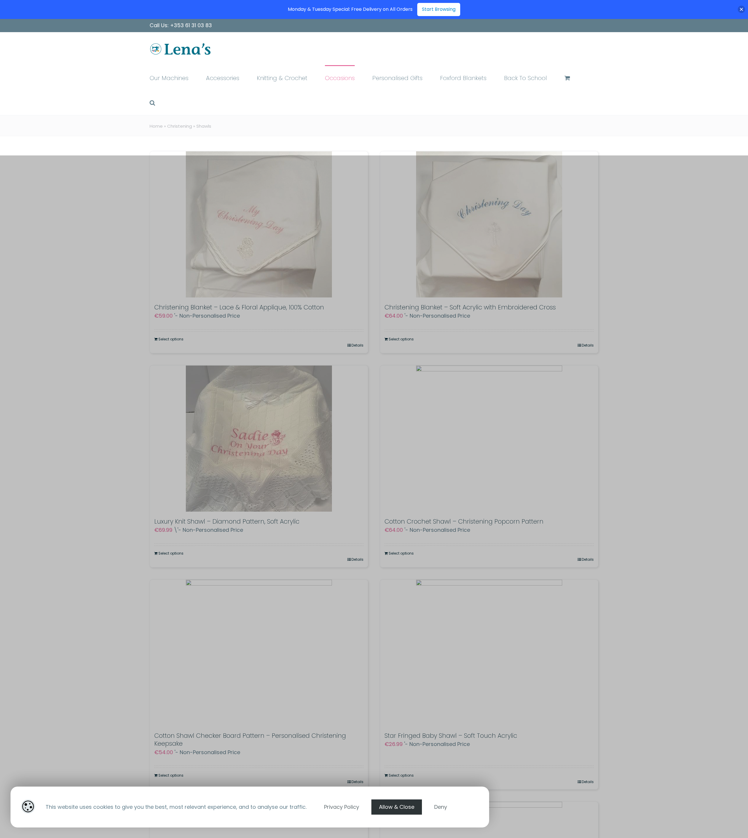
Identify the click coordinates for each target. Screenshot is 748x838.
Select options (170, 339)
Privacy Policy (341, 807)
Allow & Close (396, 807)
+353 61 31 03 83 (191, 25)
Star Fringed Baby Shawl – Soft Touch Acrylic (451, 735)
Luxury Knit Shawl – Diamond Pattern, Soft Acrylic (226, 521)
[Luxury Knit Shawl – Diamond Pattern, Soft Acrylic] (259, 439)
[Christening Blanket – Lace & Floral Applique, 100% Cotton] (259, 224)
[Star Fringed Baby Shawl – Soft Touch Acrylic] (489, 653)
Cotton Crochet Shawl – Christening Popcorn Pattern (464, 521)
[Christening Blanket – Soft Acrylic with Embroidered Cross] (489, 224)
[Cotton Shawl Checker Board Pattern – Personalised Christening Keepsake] (259, 653)
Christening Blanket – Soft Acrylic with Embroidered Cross (470, 307)
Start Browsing (439, 9)
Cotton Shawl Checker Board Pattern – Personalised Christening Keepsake (250, 739)
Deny (440, 807)
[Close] (741, 9)
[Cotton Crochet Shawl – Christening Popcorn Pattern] (489, 439)
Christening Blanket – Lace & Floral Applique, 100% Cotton (239, 307)
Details (357, 345)
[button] (152, 102)
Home (156, 126)
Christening (179, 126)
